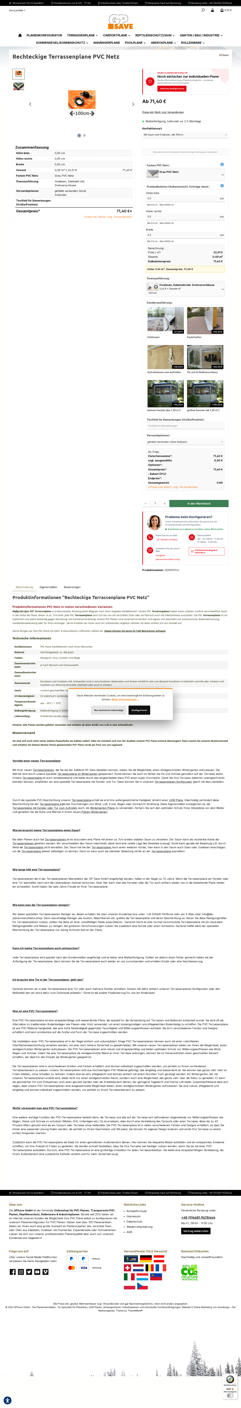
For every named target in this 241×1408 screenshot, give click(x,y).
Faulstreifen (194, 337)
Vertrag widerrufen (195, 1231)
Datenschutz (134, 1221)
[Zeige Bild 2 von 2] (84, 135)
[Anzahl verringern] (145, 503)
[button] (221, 164)
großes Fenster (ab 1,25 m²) (203, 410)
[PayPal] (71, 1258)
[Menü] (236, 1376)
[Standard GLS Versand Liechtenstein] (156, 1277)
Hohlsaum (153, 337)
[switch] (230, 1396)
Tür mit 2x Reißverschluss (202, 372)
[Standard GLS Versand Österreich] (159, 1258)
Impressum (134, 1216)
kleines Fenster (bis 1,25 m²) (164, 410)
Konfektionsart (159, 128)
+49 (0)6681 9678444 (167, 539)
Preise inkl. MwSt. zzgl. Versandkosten (108, 216)
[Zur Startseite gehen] (120, 21)
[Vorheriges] (30, 104)
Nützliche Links (135, 1204)
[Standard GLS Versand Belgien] (149, 1268)
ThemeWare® (135, 1310)
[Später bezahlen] (83, 1258)
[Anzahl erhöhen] (164, 503)
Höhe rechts (153, 211)
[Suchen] (203, 10)
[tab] (24, 587)
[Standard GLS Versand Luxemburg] (142, 1277)
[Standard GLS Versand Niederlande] (138, 1268)
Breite (149, 229)
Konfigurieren (139, 710)
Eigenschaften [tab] (48, 587)
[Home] (20, 35)
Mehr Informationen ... (125, 699)
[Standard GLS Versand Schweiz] (127, 1268)
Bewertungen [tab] (72, 587)
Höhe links (152, 193)
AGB (129, 1232)
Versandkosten (111, 1303)
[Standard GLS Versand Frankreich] (160, 1268)
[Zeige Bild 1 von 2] (79, 135)
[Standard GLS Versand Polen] (129, 1286)
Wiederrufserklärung (139, 1226)
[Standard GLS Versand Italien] (129, 1277)
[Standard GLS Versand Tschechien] (142, 1286)
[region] (74, 104)
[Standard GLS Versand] (146, 1258)
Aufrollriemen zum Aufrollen (164, 372)
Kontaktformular (137, 1211)
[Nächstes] (133, 104)
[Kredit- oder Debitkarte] (77, 1268)
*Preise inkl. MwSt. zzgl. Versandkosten (173, 487)
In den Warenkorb (199, 503)
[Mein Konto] (212, 10)
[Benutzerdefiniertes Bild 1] (131, 1258)
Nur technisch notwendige (108, 710)
